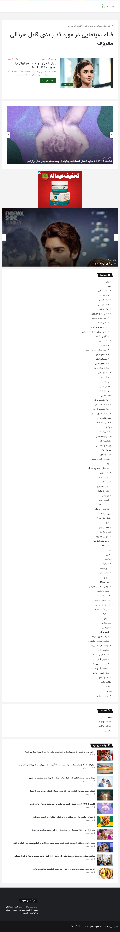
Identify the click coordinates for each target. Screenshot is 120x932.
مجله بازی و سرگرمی (103, 604)
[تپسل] (39, 172)
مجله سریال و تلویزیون (100, 645)
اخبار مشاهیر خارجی (101, 409)
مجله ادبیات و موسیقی (103, 600)
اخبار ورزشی (104, 377)
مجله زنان (108, 618)
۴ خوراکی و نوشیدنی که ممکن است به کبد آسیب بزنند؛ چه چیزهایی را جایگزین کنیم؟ (60, 752)
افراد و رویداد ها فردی (103, 422)
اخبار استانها (104, 295)
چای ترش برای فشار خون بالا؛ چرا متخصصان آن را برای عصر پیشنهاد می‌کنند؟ (63, 830)
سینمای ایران (101, 354)
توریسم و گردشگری (104, 445)
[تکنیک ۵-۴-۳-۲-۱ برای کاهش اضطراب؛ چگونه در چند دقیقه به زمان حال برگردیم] (105, 808)
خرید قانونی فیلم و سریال (98, 468)
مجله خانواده (106, 613)
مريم (52, 59)
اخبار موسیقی (103, 372)
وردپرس (108, 730)
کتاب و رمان (104, 500)
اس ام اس (105, 563)
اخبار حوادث (104, 309)
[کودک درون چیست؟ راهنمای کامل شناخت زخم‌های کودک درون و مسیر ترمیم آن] (105, 794)
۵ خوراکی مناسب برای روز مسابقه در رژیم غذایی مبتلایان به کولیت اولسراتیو (64, 817)
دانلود (109, 463)
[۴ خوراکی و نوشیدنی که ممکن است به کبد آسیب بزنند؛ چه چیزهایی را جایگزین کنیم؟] (105, 755)
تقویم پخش (101, 336)
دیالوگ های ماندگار (104, 518)
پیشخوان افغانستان (104, 436)
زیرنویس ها (104, 495)
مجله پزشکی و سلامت (103, 609)
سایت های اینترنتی (101, 541)
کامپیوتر (106, 577)
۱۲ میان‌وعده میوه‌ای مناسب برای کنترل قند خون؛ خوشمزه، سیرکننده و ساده (64, 869)
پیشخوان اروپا (106, 431)
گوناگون (108, 559)
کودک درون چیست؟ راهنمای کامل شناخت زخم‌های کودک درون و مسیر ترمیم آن (62, 791)
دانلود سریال (104, 477)
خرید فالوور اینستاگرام (14, 907)
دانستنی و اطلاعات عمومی (101, 459)
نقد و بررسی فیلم (99, 663)
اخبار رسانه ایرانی (99, 318)
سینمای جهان (101, 363)
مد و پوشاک (104, 582)
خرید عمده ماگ (32, 907)
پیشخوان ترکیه (106, 441)
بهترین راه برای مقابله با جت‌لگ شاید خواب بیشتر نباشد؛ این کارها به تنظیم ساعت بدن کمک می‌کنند (54, 843)
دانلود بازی (104, 472)
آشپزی (109, 281)
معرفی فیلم (102, 659)
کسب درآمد (107, 545)
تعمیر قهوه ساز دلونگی (21, 910)
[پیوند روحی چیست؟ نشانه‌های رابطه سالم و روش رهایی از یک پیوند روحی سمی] (105, 781)
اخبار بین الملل (103, 304)
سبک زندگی (107, 522)
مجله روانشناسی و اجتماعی (98, 641)
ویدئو (109, 691)
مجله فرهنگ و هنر (101, 668)
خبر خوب (105, 627)
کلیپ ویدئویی (103, 695)
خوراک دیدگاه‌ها (105, 726)
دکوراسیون (104, 568)
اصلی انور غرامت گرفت (104, 263)
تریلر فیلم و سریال (99, 654)
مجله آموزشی (106, 595)
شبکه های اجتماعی (101, 509)
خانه (110, 26)
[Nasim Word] (104, 6)
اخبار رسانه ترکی (100, 322)
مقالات (109, 686)
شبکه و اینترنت (106, 532)
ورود (110, 717)
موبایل (35, 910)
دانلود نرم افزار (103, 491)
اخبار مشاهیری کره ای (100, 413)
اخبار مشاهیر (106, 395)
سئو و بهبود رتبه (102, 536)
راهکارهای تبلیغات (99, 636)
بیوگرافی (108, 427)
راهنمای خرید (103, 572)
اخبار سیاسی (104, 340)
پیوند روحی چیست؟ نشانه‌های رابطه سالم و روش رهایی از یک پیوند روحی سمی (62, 778)
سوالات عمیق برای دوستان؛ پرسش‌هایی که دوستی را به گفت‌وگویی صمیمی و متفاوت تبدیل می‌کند (54, 856)
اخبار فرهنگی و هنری (100, 368)
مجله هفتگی (106, 623)
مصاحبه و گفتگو (105, 677)
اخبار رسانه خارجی (99, 327)
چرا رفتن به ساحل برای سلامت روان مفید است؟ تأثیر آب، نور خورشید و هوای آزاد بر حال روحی (56, 764)
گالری (109, 550)
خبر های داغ (106, 450)
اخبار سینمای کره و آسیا (96, 350)
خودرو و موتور (106, 454)
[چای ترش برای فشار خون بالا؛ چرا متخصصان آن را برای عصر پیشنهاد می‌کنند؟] (105, 834)
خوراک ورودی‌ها (105, 721)
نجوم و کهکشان (102, 591)
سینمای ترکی (101, 359)
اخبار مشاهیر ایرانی (101, 400)
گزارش (109, 554)
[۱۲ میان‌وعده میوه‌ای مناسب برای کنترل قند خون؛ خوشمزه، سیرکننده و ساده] (105, 873)
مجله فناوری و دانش (100, 673)
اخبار (110, 286)
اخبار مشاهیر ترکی (101, 404)
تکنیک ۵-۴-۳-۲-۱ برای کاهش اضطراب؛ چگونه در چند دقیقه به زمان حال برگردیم (70, 161)
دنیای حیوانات (106, 513)
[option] (60, 135)
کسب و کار (104, 632)
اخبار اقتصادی (103, 299)
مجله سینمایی (103, 650)
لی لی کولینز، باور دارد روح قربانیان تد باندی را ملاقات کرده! (34, 65)
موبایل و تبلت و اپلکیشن (99, 586)
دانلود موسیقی (103, 486)
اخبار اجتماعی (103, 290)
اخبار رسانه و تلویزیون (100, 313)
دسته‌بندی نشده (105, 504)
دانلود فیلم (105, 481)
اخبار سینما (105, 345)
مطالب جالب (106, 682)
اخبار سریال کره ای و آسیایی (94, 331)
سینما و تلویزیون (105, 527)
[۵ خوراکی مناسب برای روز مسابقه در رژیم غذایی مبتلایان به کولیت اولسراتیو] (105, 821)
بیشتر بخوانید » (48, 80)
